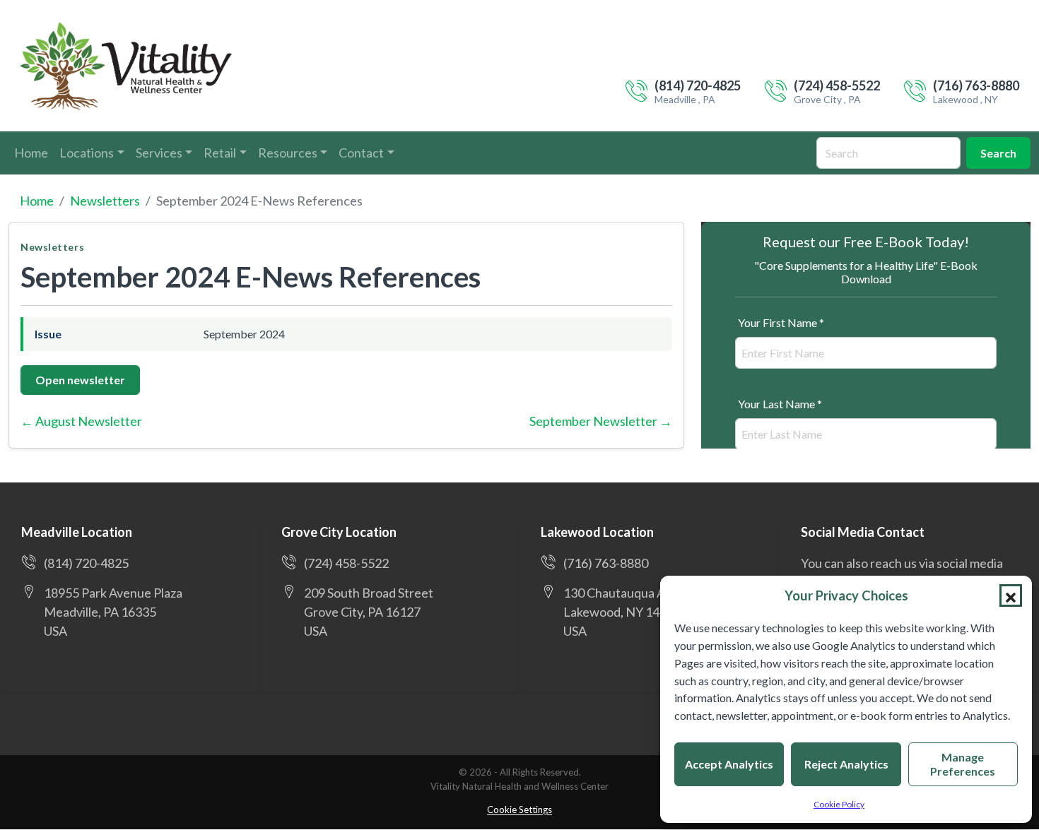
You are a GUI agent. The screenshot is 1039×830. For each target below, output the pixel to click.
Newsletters (105, 200)
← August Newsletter (81, 421)
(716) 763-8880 (976, 85)
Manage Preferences (962, 764)
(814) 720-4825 (697, 85)
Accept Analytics (729, 764)
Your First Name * (781, 322)
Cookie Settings (519, 809)
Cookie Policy (839, 804)
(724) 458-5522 (837, 85)
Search (998, 153)
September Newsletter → (600, 421)
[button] (1011, 595)
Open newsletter (80, 379)
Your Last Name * (780, 403)
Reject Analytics (846, 764)
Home (37, 200)
